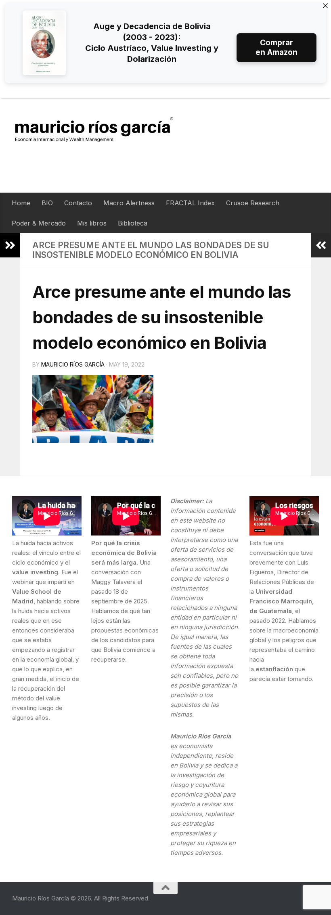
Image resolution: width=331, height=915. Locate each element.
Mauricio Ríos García (73, 364)
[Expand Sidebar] (10, 245)
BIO (47, 203)
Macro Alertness (129, 203)
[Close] (325, 5)
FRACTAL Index (190, 203)
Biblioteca (132, 223)
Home (21, 203)
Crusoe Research (252, 203)
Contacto (78, 203)
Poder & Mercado (39, 223)
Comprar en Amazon (276, 47)
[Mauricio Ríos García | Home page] (102, 129)
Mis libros (92, 223)
